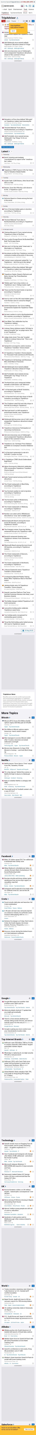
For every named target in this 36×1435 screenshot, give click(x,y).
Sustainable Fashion (19, 1079)
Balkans (20, 908)
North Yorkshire (21, 1224)
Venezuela (16, 1313)
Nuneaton (7, 125)
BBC (21, 795)
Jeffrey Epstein (8, 1069)
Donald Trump (8, 1296)
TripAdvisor (5, 13)
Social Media (14, 1058)
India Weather (8, 1205)
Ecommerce (15, 1363)
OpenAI (6, 1151)
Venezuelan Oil (8, 1313)
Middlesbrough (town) (10, 1224)
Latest (8, 21)
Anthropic (12, 1050)
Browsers (16, 1026)
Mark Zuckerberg (20, 875)
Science (31, 9)
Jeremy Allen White (9, 875)
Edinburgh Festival (19, 48)
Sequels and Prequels (22, 769)
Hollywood (13, 769)
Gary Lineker (7, 795)
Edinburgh (10, 48)
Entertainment (17, 9)
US (19, 1296)
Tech (25, 9)
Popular (14, 21)
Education (20, 1214)
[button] (18, 21)
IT (22, 1069)
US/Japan (7, 1322)
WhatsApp (7, 1058)
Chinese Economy (9, 1346)
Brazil (5, 1336)
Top (3, 21)
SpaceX (6, 1050)
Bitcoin (25, 13)
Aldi (5, 48)
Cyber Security (23, 1058)
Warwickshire (25, 125)
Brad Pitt (6, 769)
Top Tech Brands (20, 1007)
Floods (23, 1205)
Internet (28, 1007)
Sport (10, 9)
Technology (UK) (8, 745)
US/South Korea (15, 1322)
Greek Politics (8, 908)
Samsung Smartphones (10, 1182)
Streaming (19, 778)
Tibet (5, 1305)
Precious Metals (8, 755)
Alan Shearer (15, 795)
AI (16, 1050)
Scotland (13, 778)
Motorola (6, 1016)
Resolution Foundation (10, 1214)
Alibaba (6, 1363)
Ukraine (11, 886)
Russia (6, 886)
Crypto (6, 726)
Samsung (20, 1182)
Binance (16, 755)
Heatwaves (7, 937)
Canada (15, 1296)
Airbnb (6, 40)
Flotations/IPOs (8, 1079)
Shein (27, 1079)
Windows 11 (7, 1171)
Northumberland (8, 133)
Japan (22, 1322)
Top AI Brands (17, 1069)
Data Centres (14, 1336)
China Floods (16, 1205)
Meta (5, 865)
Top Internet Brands (16, 13)
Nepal (9, 1305)
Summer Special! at (17, 2)
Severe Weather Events (17, 937)
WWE (5, 786)
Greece (15, 908)
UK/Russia (7, 1197)
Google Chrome (8, 1026)
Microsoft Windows (17, 1171)
